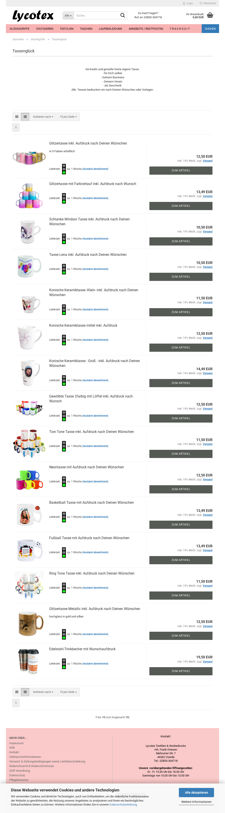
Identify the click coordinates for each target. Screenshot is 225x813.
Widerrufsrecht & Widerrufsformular (31, 766)
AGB (12, 747)
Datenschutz (17, 775)
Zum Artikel (181, 170)
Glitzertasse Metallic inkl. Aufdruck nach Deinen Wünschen (94, 609)
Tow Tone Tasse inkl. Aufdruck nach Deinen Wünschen (91, 432)
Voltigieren (44, 28)
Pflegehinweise (18, 780)
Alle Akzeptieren (196, 792)
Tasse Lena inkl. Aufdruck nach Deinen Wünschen (88, 255)
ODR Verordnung (19, 770)
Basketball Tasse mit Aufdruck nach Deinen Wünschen (91, 502)
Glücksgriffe (19, 28)
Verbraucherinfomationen (25, 756)
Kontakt (14, 752)
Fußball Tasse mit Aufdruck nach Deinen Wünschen (89, 538)
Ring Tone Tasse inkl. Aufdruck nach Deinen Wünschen (91, 573)
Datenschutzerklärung (123, 804)
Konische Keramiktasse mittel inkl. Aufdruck (83, 325)
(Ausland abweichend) (95, 168)
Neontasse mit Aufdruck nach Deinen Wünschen (86, 467)
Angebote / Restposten (146, 28)
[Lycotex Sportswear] (32, 15)
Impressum (16, 743)
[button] (17, 117)
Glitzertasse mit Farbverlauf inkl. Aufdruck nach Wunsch (92, 184)
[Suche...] (123, 16)
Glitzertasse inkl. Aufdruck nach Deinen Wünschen (88, 143)
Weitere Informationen (196, 802)
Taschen (86, 28)
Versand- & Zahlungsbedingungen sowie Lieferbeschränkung (47, 761)
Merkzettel (209, 3)
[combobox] (43, 117)
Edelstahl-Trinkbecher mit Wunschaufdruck (82, 649)
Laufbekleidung (110, 28)
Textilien (66, 28)
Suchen (210, 28)
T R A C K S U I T (180, 28)
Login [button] (189, 3)
